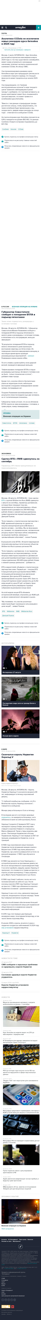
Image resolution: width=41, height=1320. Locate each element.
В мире (4, 749)
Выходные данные (6, 1312)
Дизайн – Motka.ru (6, 1314)
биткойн (13, 129)
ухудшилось (6, 817)
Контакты (4, 1239)
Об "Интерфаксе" (13, 1239)
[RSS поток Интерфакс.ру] (11, 1299)
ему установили (7, 928)
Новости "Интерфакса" (7, 1290)
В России (5, 160)
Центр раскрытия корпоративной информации (13, 1295)
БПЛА (15, 423)
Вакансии (30, 1239)
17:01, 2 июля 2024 (6, 35)
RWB (17, 611)
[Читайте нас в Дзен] (2, 1299)
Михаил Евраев (7, 221)
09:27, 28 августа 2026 (8, 455)
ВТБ (3, 501)
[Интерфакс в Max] (14, 1299)
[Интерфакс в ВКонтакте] (8, 1299)
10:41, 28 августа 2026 (7, 161)
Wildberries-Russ (26, 611)
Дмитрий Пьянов (8, 615)
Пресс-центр (22, 1239)
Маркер (3, 1283)
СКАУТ (3, 1282)
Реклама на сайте (6, 1241)
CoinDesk (5, 129)
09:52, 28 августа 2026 (8, 751)
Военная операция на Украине (24, 160)
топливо (32, 423)
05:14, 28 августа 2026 (8, 308)
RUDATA (3, 1294)
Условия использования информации (12, 1310)
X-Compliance (4, 1280)
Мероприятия (16, 1241)
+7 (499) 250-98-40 (8, 1268)
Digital (4, 33)
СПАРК (3, 1278)
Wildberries (10, 611)
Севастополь (6, 423)
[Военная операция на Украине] (20, 1223)
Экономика (6, 454)
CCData (20, 129)
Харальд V (6, 933)
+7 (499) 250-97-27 (21, 1268)
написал (13, 196)
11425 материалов (7, 1229)
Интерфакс (20, 27)
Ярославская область (22, 221)
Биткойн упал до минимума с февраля (18, 50)
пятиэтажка (23, 423)
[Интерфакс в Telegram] (5, 1299)
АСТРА (3, 1285)
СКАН (2, 1292)
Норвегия (15, 933)
